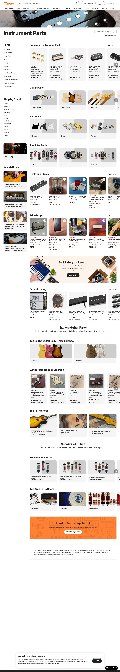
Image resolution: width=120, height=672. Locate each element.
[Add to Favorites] (44, 179)
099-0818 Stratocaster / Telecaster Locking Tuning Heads (37, 69)
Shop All (110, 45)
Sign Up (110, 3)
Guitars (18, 8)
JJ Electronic (8, 121)
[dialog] (60, 660)
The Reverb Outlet (9, 8)
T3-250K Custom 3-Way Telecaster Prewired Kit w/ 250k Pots (37, 393)
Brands (75, 8)
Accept (97, 661)
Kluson (6, 129)
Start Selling (73, 275)
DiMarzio (6, 132)
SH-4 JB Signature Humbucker (56, 68)
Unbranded (7, 124)
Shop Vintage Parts (73, 532)
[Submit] (114, 32)
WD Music (7, 104)
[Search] (76, 3)
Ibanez (6, 135)
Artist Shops (95, 8)
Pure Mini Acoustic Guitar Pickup (75, 68)
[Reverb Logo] (9, 3)
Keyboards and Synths (43, 8)
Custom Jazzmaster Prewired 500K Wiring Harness (57, 393)
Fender (6, 107)
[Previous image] (32, 185)
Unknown (7, 112)
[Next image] (44, 185)
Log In (114, 3)
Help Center (112, 8)
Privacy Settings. (54, 664)
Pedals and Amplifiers (29, 8)
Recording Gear (55, 8)
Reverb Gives (103, 8)
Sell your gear (88, 3)
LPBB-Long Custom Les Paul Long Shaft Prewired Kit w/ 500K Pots (95, 393)
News (79, 8)
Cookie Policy (80, 661)
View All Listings (109, 35)
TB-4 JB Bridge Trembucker (93, 68)
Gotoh (6, 118)
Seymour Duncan (9, 109)
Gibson (6, 127)
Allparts (6, 115)
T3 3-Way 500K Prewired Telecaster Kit (76, 393)
